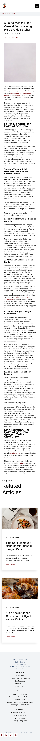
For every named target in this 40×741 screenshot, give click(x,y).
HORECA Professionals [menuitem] (20, 713)
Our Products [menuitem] (20, 681)
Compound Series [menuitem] (20, 694)
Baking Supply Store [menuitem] (20, 721)
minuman (27, 93)
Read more (10, 564)
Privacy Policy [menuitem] (20, 686)
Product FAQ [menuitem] (20, 684)
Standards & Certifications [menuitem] (20, 678)
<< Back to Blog (8, 14)
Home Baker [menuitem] (20, 718)
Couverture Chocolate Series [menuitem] (20, 697)
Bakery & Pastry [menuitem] (20, 715)
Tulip (21, 463)
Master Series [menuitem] (20, 699)
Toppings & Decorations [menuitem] (20, 705)
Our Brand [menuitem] (20, 676)
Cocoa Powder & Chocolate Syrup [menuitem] (20, 702)
